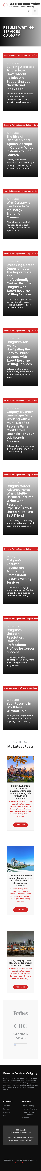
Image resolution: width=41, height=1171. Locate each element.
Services (6, 1109)
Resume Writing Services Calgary (18, 125)
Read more (20, 825)
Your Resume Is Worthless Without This (19, 707)
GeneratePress (20, 1163)
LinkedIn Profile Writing (30, 1113)
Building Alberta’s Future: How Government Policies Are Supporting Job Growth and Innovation (20, 78)
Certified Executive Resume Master (19, 55)
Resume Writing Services (23, 899)
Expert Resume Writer (25, 4)
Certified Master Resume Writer (20, 805)
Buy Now (6, 1112)
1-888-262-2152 (20, 1130)
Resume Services (24, 809)
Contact (25, 1118)
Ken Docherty (27, 688)
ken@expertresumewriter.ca (20, 1133)
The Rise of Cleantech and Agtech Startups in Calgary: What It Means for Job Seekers (20, 145)
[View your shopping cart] (29, 11)
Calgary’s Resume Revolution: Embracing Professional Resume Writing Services (19, 571)
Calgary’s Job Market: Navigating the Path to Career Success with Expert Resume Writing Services (19, 353)
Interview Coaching (29, 1109)
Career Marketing (24, 891)
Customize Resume (12, 688)
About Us (6, 1106)
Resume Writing (28, 1106)
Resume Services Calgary (20, 811)
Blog (4, 1115)
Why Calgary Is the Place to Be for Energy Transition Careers (18, 209)
